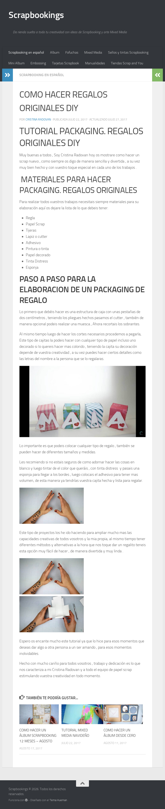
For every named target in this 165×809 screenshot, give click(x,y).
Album (54, 52)
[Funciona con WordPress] (26, 800)
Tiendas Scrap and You (127, 63)
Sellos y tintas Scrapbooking (128, 52)
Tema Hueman (58, 800)
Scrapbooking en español (26, 52)
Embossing (38, 63)
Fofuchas (71, 52)
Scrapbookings (36, 15)
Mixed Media (93, 52)
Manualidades (95, 63)
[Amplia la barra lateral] (7, 75)
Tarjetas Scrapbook (65, 63)
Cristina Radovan (38, 119)
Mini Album (16, 63)
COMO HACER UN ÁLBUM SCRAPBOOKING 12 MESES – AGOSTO (37, 735)
